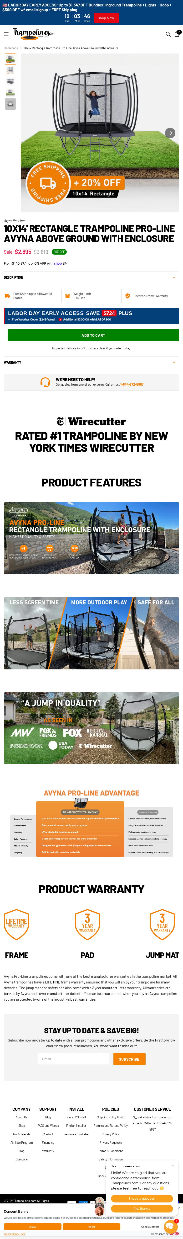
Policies (110, 1109)
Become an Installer (76, 1134)
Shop (21, 1125)
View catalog (6, 34)
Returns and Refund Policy (110, 1125)
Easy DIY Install (76, 1117)
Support (48, 1109)
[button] (170, 132)
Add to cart (93, 335)
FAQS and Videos (48, 1125)
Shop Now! (106, 18)
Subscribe (129, 1059)
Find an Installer (76, 1125)
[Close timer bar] (174, 12)
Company (21, 1109)
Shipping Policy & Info (110, 1117)
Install (76, 1109)
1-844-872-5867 (131, 384)
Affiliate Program (21, 1142)
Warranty (48, 1151)
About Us (21, 1117)
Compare (22, 1159)
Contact (48, 1134)
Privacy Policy (111, 1134)
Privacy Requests (111, 1142)
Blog (22, 1151)
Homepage (11, 48)
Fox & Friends (21, 1134)
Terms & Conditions (110, 1151)
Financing (48, 1142)
